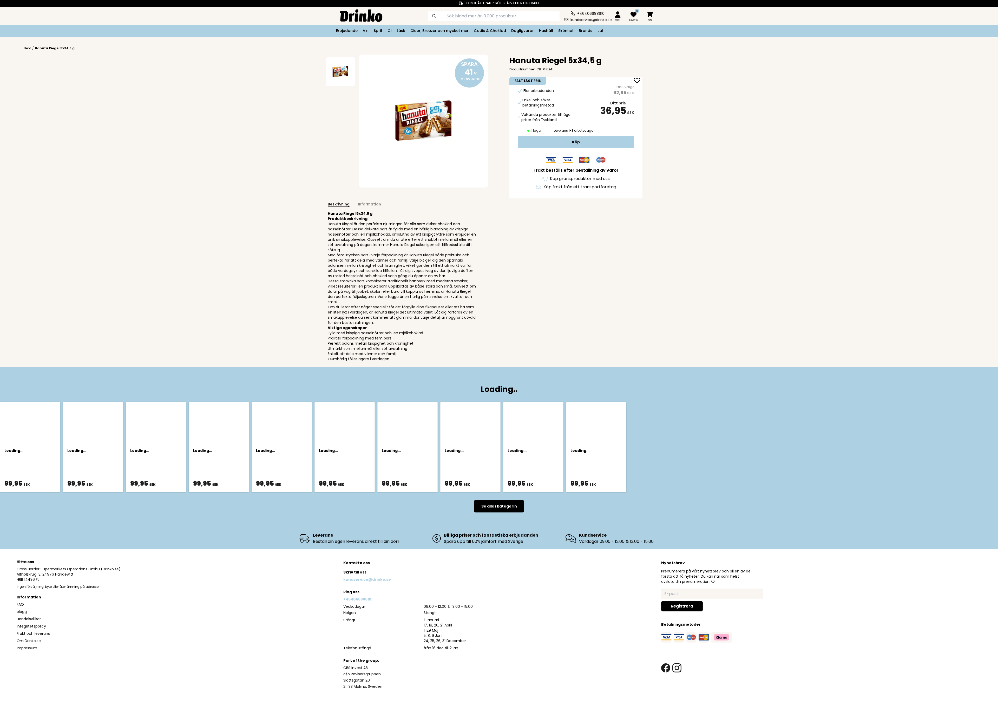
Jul (600, 30)
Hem (27, 48)
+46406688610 (357, 599)
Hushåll (546, 30)
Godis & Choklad (490, 30)
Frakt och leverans (33, 633)
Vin (366, 30)
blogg (22, 611)
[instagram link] (676, 667)
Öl (390, 30)
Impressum (27, 648)
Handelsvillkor (29, 619)
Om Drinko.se (29, 640)
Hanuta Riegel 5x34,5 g (55, 48)
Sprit (378, 30)
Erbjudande (347, 30)
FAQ (20, 604)
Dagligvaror (522, 30)
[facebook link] (665, 667)
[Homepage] (357, 15)
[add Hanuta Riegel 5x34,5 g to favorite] (637, 81)
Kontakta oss (356, 562)
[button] (713, 581)
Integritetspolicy (31, 626)
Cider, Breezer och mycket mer (439, 30)
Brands (585, 30)
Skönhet (566, 30)
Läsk (401, 30)
